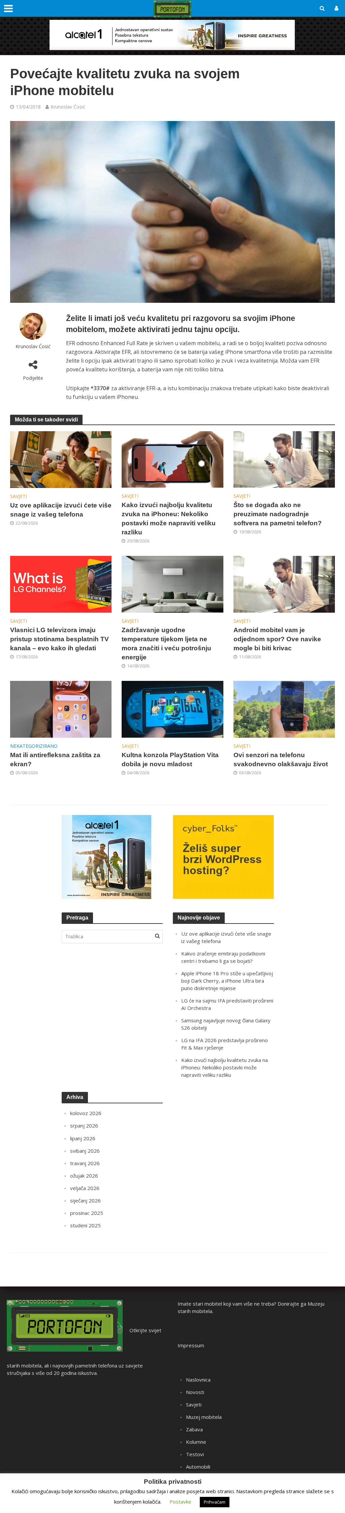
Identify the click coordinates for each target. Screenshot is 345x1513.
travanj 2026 (85, 1163)
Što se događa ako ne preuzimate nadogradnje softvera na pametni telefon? (277, 514)
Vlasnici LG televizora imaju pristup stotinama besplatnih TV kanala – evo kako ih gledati (59, 639)
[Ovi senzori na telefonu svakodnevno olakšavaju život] (284, 708)
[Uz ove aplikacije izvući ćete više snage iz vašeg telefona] (61, 459)
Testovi (195, 1454)
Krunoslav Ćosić (68, 107)
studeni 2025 (85, 1225)
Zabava (194, 1429)
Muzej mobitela (204, 1417)
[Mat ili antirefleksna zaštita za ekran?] (61, 708)
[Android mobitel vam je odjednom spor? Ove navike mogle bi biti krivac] (284, 583)
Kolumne (196, 1441)
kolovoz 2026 (85, 1113)
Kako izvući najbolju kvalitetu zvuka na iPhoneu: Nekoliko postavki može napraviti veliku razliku (169, 518)
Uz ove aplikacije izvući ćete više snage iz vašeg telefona (61, 510)
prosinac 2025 (86, 1213)
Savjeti (18, 496)
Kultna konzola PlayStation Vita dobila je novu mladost (170, 759)
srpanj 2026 (84, 1125)
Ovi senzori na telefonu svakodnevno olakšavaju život (280, 759)
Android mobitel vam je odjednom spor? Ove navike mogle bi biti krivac (277, 639)
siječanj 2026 (85, 1200)
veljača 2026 (84, 1188)
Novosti (195, 1392)
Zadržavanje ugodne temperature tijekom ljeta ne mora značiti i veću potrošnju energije (166, 643)
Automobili (198, 1466)
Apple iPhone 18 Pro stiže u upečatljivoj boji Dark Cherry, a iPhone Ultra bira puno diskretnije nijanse (227, 980)
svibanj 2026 (85, 1150)
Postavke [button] (180, 1501)
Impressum (191, 1345)
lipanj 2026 (82, 1138)
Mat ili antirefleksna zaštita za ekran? (55, 759)
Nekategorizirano (34, 746)
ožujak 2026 (84, 1175)
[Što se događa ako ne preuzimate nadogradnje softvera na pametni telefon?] (284, 458)
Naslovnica (198, 1379)
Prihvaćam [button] (214, 1502)
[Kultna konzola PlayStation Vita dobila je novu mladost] (172, 708)
